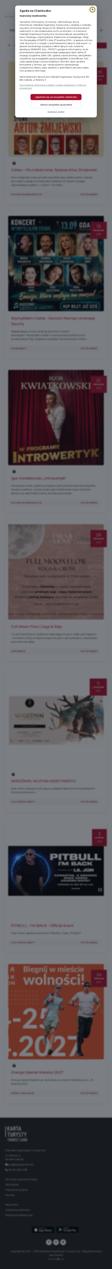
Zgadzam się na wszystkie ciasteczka (56, 97)
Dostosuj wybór (56, 111)
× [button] (92, 9)
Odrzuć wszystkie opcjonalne (56, 104)
